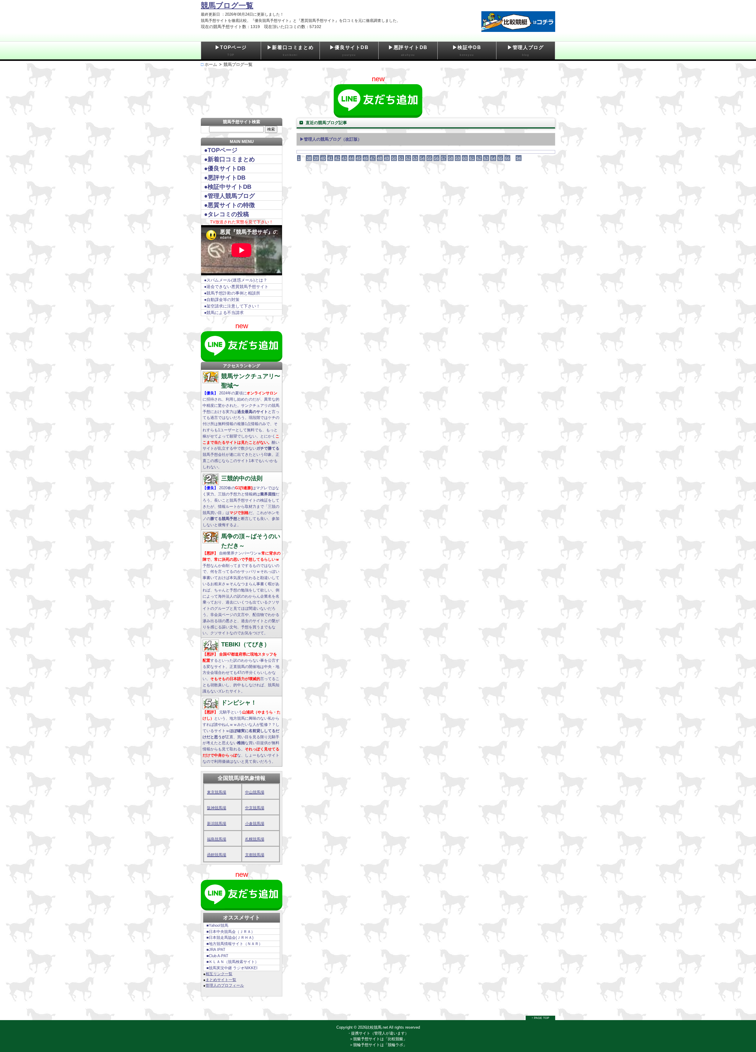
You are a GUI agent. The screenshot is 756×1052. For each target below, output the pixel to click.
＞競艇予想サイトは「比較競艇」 (378, 1039)
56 (436, 158)
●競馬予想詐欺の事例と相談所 (232, 293)
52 (408, 158)
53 (415, 158)
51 (401, 158)
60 (464, 158)
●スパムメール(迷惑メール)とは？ (235, 280)
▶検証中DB (466, 50)
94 (518, 158)
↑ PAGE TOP (540, 1018)
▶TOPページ (231, 50)
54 (422, 158)
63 (486, 158)
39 (316, 158)
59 (457, 158)
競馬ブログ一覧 (227, 5)
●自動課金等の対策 (221, 299)
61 (472, 158)
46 (365, 158)
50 (394, 158)
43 (344, 158)
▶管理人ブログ (525, 50)
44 (351, 158)
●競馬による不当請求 (224, 312)
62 (479, 158)
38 (309, 158)
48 (379, 158)
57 (443, 158)
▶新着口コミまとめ (290, 50)
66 (507, 158)
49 (386, 158)
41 (330, 158)
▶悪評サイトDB (408, 50)
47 (372, 158)
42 (337, 158)
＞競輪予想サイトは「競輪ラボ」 (378, 1045)
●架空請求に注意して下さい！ (232, 306)
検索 (271, 129)
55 (429, 158)
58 (450, 158)
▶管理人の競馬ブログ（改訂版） (331, 139)
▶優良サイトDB (349, 50)
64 (493, 158)
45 (358, 158)
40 (323, 158)
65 (500, 158)
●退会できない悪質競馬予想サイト (236, 286)
